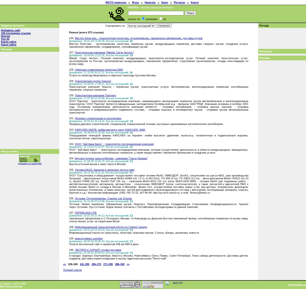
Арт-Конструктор (11, 286)
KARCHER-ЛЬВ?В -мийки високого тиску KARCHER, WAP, (110, 129)
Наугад (5, 36)
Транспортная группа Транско (93, 81)
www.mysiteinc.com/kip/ (89, 238)
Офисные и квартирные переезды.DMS (99, 69)
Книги (195, 2)
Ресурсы (179, 2)
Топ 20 (5, 38)
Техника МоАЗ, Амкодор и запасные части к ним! (105, 169)
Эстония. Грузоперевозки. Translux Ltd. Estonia (103, 198)
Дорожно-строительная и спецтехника (98, 118)
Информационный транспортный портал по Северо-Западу (111, 227)
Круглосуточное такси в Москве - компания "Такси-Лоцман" (111, 158)
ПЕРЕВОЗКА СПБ (86, 212)
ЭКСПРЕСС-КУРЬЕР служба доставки (98, 249)
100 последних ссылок (16, 33)
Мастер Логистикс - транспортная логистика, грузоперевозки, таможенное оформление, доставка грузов (138, 38)
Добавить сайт (10, 30)
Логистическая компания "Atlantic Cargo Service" (104, 52)
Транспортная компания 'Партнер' (95, 95)
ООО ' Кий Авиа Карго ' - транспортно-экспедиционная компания (114, 144)
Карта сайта (8, 41)
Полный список (72, 269)
